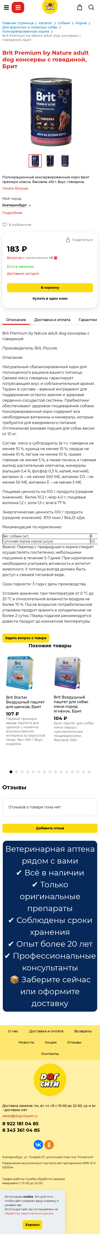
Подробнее (12, 213)
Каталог (18, 7)
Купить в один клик (50, 298)
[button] (11, 771)
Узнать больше (15, 188)
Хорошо (32, 1225)
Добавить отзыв (50, 828)
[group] (26, 702)
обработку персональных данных (29, 1213)
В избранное (20, 225)
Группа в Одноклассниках (49, 1144)
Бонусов (14, 258)
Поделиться (82, 240)
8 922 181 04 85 (20, 1123)
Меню (6, 7)
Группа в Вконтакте (38, 1144)
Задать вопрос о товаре (26, 638)
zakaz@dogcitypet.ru (19, 1116)
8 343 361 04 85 (21, 1130)
